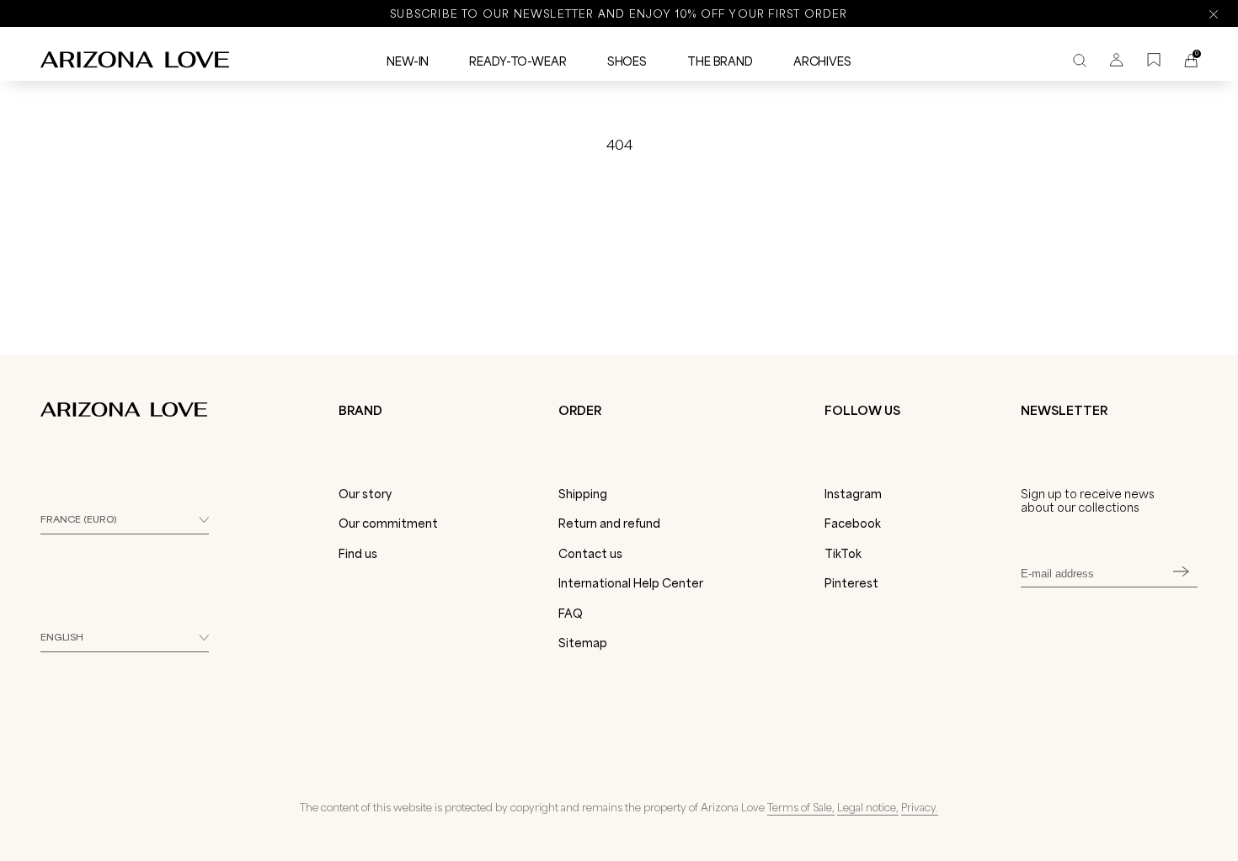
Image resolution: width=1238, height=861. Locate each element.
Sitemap (582, 643)
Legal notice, (868, 807)
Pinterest (851, 583)
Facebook (852, 523)
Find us (358, 553)
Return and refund (609, 523)
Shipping (582, 494)
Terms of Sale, (801, 807)
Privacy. (919, 807)
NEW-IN (408, 61)
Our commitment (388, 523)
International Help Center (630, 583)
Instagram (853, 494)
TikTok (843, 553)
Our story (365, 494)
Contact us (590, 553)
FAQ (570, 613)
